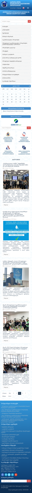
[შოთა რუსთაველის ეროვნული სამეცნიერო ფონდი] (24, 150)
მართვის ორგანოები (7, 36)
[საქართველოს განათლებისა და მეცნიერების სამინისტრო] (8, 137)
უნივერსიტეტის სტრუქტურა (8, 436)
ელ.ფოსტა (13, 8)
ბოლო (9, 396)
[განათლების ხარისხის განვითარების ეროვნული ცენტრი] (24, 137)
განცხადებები (5, 29)
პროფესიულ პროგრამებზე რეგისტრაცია (12, 413)
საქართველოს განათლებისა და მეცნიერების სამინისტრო (16, 452)
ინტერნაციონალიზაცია (8, 67)
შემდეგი (4, 396)
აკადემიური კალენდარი (8, 429)
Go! (29, 127)
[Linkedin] (12, 474)
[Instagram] (6, 474)
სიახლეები (5, 26)
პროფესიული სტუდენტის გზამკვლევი (12, 61)
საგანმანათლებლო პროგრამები (10, 39)
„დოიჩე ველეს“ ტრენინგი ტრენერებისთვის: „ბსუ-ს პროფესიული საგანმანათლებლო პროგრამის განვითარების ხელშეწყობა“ (14, 421)
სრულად (6, 204)
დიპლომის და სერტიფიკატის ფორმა (11, 57)
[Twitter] (9, 474)
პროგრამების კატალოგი (8, 47)
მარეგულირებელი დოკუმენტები (10, 74)
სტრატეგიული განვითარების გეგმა (10, 434)
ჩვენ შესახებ (5, 33)
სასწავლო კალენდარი (8, 54)
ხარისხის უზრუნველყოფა (8, 71)
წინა (10, 393)
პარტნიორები (5, 64)
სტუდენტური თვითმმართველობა (10, 441)
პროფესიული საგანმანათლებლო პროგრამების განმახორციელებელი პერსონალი (14, 44)
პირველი (4, 393)
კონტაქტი (19, 8)
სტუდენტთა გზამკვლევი (8, 426)
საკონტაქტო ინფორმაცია (9, 81)
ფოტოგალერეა (6, 77)
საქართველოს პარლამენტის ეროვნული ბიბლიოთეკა (15, 458)
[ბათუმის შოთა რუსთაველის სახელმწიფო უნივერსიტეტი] (4, 4)
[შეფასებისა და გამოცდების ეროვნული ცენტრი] (8, 150)
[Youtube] (16, 474)
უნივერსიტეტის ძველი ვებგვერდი (10, 460)
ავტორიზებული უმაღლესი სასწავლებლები (12, 443)
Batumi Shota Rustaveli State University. (13, 111)
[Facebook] (2, 474)
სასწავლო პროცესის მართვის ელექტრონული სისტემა (15, 448)
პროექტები (5, 51)
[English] (23, 8)
